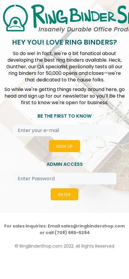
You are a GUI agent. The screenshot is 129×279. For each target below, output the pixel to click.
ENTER (64, 195)
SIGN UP (64, 146)
